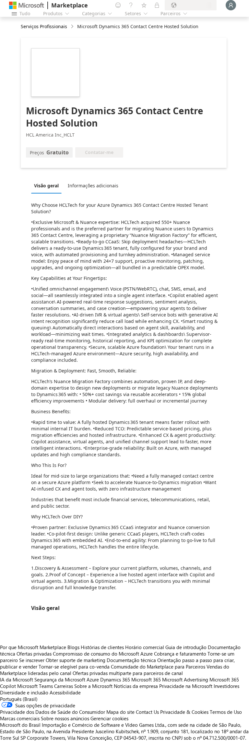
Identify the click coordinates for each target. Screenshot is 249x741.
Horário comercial (144, 647)
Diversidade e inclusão (24, 692)
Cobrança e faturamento (180, 653)
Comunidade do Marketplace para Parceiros (158, 666)
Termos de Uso (226, 712)
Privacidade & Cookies (184, 712)
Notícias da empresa (136, 686)
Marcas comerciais (20, 718)
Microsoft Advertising (185, 679)
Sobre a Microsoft (93, 686)
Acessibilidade (65, 692)
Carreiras (63, 686)
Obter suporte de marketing (75, 660)
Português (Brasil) (19, 699)
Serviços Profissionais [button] (44, 26)
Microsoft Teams (35, 686)
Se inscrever (31, 660)
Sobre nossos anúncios (65, 718)
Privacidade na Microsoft (185, 686)
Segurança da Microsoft (59, 679)
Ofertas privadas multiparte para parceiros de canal (128, 673)
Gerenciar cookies (109, 718)
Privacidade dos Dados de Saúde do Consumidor (52, 712)
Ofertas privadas (34, 653)
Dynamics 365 (115, 679)
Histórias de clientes (102, 647)
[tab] (48, 185)
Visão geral (46, 185)
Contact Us (147, 712)
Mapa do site (120, 712)
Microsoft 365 (146, 679)
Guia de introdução (186, 647)
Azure (93, 679)
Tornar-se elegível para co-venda (74, 666)
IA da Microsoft (16, 679)
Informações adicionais (93, 185)
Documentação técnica (131, 660)
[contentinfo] (72, 26)
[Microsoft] (26, 5)
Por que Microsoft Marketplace (33, 647)
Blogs (73, 647)
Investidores (226, 686)
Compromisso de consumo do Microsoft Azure (103, 653)
